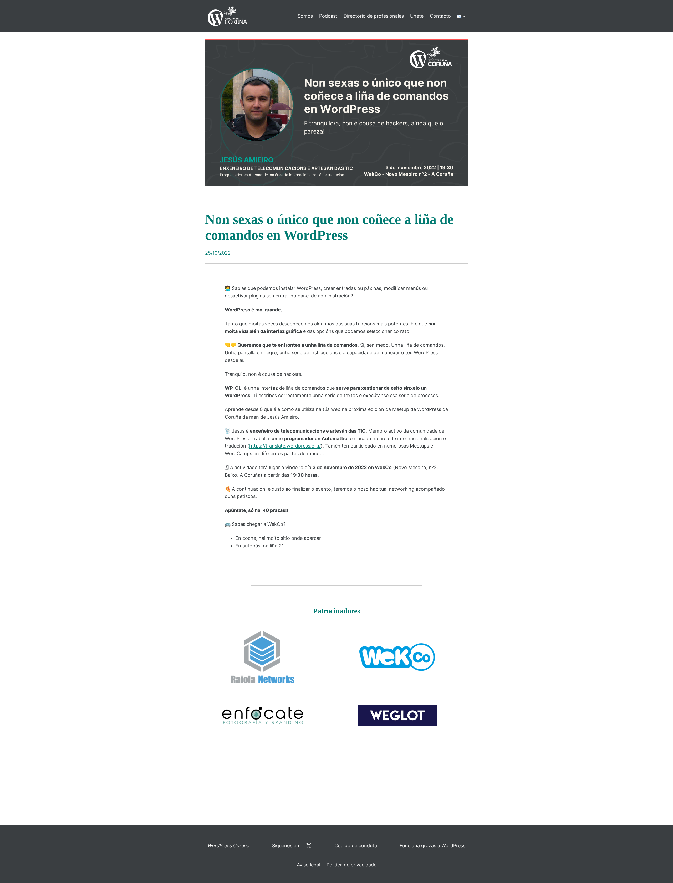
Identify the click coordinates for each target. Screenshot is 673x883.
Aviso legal (308, 864)
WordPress (453, 845)
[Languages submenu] (463, 16)
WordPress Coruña (228, 845)
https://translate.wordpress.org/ (285, 446)
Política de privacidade (351, 864)
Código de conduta (355, 845)
